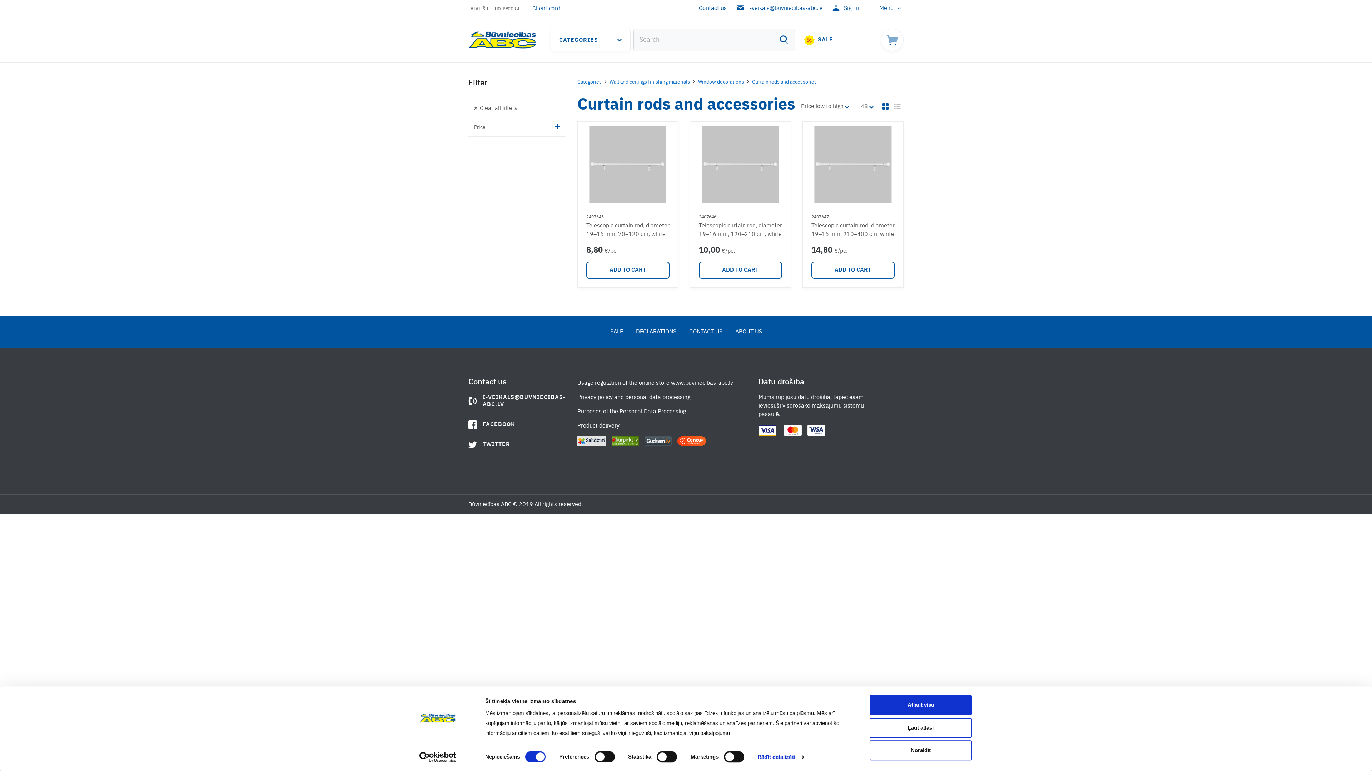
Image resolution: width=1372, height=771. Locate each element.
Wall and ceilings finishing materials (650, 82)
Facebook (499, 425)
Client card (546, 9)
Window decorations (721, 82)
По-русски (507, 9)
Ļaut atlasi (921, 728)
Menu (886, 8)
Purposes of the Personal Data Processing (631, 412)
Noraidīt (921, 750)
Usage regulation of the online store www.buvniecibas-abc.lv (655, 383)
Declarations (656, 332)
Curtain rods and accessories (784, 82)
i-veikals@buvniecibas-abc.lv (785, 8)
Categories (578, 40)
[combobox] (714, 40)
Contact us (713, 8)
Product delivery (598, 426)
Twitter (496, 445)
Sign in (852, 8)
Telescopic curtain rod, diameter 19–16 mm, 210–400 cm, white (853, 230)
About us (748, 332)
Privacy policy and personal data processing (633, 397)
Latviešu (478, 9)
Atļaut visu (921, 705)
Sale (825, 40)
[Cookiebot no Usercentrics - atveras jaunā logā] (438, 757)
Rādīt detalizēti (776, 757)
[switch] (605, 756)
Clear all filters (498, 108)
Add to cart (628, 270)
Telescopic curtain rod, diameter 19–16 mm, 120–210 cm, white (740, 230)
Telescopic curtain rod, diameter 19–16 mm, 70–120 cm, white (628, 230)
